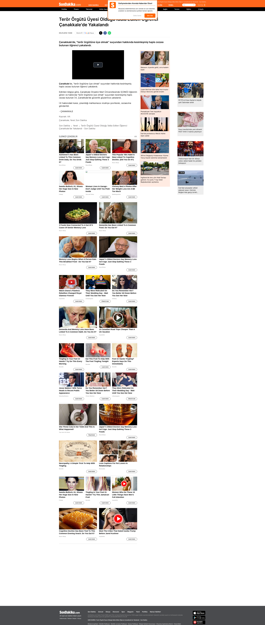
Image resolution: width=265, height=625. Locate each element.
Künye (79, 618)
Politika (64, 9)
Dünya (108, 612)
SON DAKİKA (93, 5)
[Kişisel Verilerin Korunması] (147, 624)
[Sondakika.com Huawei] (199, 622)
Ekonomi (116, 612)
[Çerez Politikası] (133, 624)
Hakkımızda (63, 618)
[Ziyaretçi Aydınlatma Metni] (164, 624)
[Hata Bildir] (177, 624)
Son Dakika (92, 612)
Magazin (130, 612)
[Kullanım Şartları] (93, 624)
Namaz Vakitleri (155, 612)
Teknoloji (89, 9)
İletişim (74, 618)
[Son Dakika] (70, 4)
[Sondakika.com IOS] (199, 613)
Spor (123, 612)
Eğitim (189, 9)
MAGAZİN (158, 5)
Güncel (100, 612)
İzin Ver (150, 16)
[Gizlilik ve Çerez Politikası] (119, 624)
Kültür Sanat (103, 9)
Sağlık (165, 9)
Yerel (138, 612)
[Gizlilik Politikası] (104, 624)
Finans (76, 9)
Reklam (69, 618)
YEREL (170, 5)
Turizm (176, 9)
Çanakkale (64, 83)
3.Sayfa (200, 9)
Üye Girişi (200, 5)
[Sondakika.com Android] (199, 618)
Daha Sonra (137, 16)
